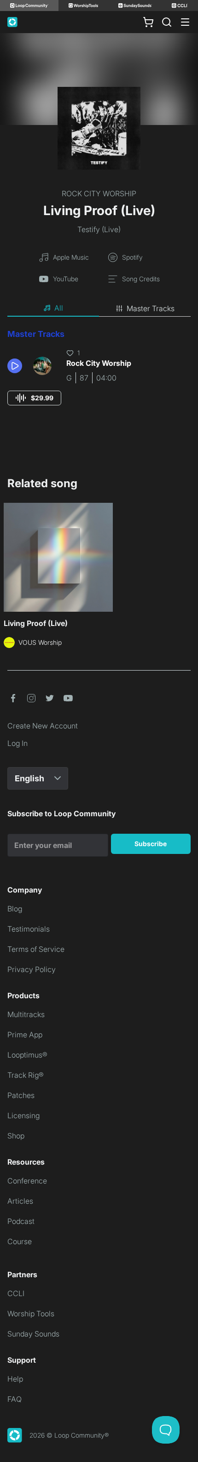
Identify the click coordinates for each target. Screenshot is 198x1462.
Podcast (21, 1221)
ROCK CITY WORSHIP (99, 193)
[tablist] (99, 308)
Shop (15, 1135)
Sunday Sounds (33, 1333)
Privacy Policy (31, 969)
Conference (27, 1180)
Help (15, 1378)
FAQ (14, 1399)
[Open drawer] (185, 22)
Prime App (24, 1034)
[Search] (166, 22)
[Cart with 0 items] (148, 22)
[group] (34, 398)
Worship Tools (30, 1313)
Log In (17, 743)
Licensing (23, 1115)
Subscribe (150, 844)
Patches (21, 1095)
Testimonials (28, 928)
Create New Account (42, 725)
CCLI (15, 1293)
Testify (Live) (99, 229)
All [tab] (58, 308)
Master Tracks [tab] (151, 308)
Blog (14, 908)
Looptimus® (27, 1054)
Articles (20, 1201)
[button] (16, 365)
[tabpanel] (99, 376)
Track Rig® (25, 1075)
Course (19, 1241)
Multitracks (26, 1014)
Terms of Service (35, 949)
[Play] (14, 365)
